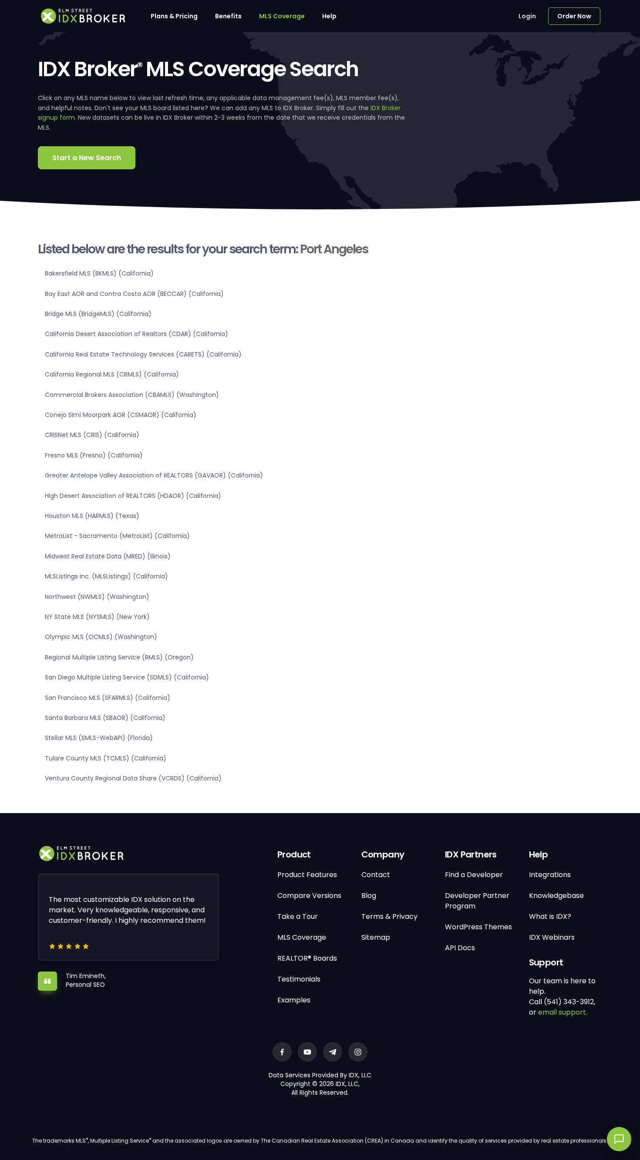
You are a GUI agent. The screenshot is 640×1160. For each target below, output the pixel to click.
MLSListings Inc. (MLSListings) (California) (106, 576)
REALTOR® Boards (307, 958)
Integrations (550, 875)
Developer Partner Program (477, 901)
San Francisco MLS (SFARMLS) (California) (107, 697)
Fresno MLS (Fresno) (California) (94, 455)
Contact (375, 875)
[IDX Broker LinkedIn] (332, 1052)
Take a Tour (297, 916)
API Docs (460, 948)
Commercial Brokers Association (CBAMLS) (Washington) (132, 394)
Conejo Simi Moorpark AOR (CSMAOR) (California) (120, 414)
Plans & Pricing (174, 16)
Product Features (307, 875)
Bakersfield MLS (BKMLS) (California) (99, 273)
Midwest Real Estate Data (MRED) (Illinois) (108, 556)
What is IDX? (550, 916)
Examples (293, 1000)
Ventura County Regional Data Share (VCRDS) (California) (133, 778)
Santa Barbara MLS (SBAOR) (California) (105, 717)
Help (329, 16)
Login (527, 16)
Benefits (228, 16)
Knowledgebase (556, 896)
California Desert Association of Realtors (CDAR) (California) (136, 334)
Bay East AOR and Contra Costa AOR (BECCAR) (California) (134, 293)
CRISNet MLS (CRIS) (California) (92, 434)
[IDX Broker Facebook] (282, 1052)
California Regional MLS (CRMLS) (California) (112, 374)
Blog (368, 896)
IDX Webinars (552, 937)
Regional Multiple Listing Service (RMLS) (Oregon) (119, 657)
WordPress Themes (478, 927)
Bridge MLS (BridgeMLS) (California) (98, 313)
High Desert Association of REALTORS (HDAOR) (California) (133, 495)
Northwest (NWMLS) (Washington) (97, 596)
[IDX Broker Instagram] (357, 1052)
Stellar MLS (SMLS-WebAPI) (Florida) (99, 737)
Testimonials (298, 979)
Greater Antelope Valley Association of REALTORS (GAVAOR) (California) (154, 475)
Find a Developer (474, 875)
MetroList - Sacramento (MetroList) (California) (117, 535)
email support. (562, 1012)
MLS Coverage (282, 16)
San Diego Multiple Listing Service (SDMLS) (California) (127, 677)
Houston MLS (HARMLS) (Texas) (92, 515)
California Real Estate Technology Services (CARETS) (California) (143, 354)
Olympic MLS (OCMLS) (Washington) (101, 636)
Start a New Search (86, 158)
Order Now (574, 16)
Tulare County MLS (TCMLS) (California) (105, 758)
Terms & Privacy (389, 916)
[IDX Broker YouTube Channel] (307, 1052)
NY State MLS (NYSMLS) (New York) (97, 616)
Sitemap (375, 937)
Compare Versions (309, 896)
